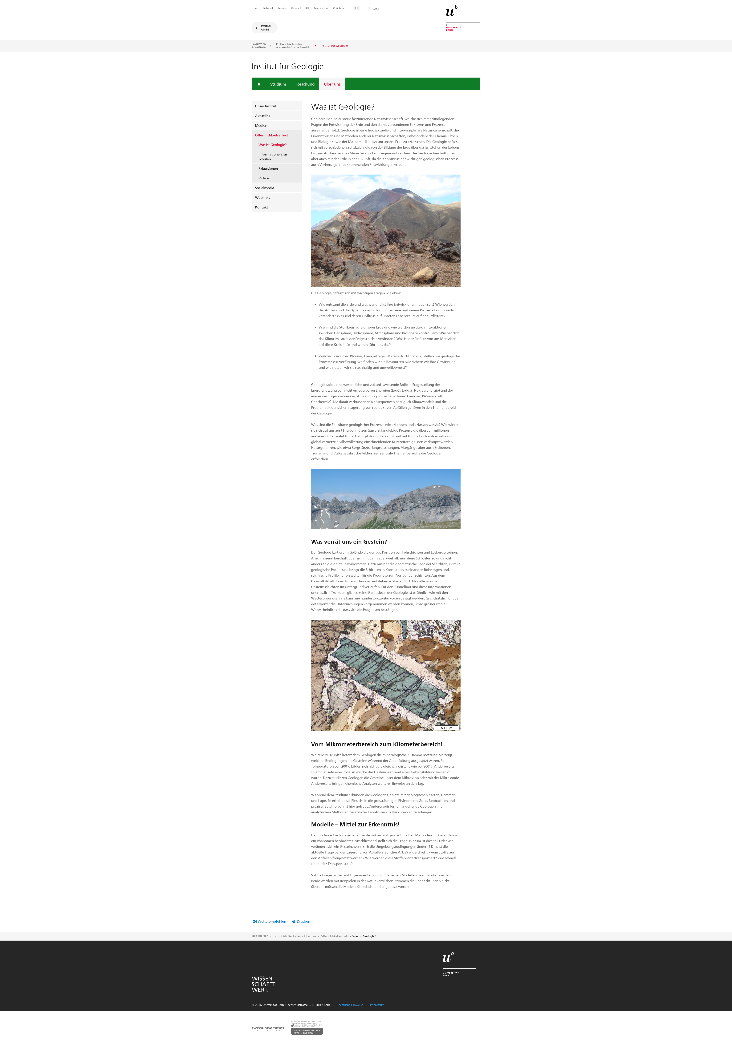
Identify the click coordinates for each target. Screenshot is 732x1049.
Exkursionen (268, 168)
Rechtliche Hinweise (350, 1005)
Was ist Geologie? (272, 144)
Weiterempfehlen (272, 921)
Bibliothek (268, 7)
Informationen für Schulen (272, 156)
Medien (261, 125)
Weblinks (262, 197)
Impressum (377, 1005)
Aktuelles (262, 115)
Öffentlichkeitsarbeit (271, 135)
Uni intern (338, 7)
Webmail (296, 7)
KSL (307, 7)
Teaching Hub (321, 7)
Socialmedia (264, 187)
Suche (376, 8)
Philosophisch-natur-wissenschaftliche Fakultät (293, 45)
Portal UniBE (266, 27)
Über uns (332, 84)
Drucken (303, 921)
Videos (263, 178)
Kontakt (261, 207)
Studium (278, 84)
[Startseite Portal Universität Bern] (463, 18)
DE (356, 7)
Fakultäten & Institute (259, 45)
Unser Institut (265, 105)
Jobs (256, 7)
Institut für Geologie (286, 936)
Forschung (305, 84)
